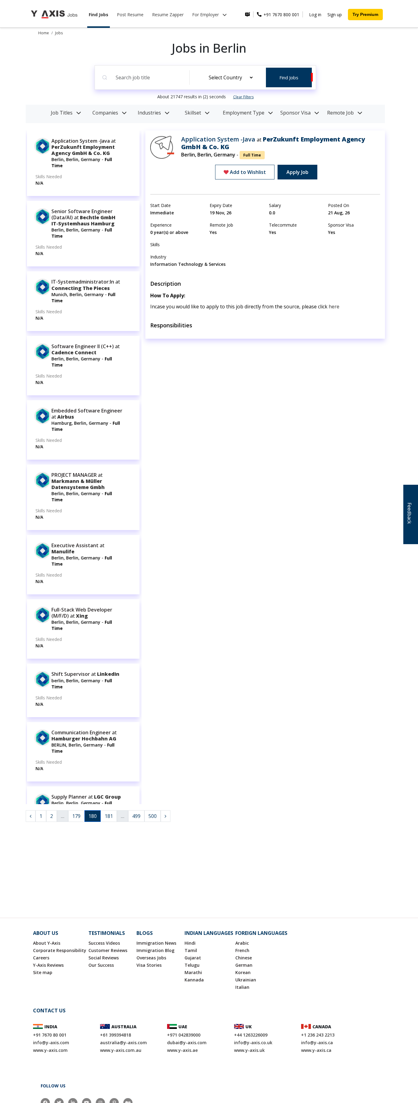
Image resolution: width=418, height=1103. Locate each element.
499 (136, 816)
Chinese (243, 958)
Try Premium (365, 14)
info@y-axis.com (51, 1042)
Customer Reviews (107, 950)
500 (152, 816)
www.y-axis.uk (249, 1050)
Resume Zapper (168, 14)
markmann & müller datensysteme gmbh (78, 484)
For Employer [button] (206, 14)
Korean (243, 972)
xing (82, 615)
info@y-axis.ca (317, 1042)
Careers (41, 958)
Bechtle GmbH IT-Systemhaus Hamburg (83, 220)
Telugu (192, 965)
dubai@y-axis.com (187, 1042)
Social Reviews (103, 958)
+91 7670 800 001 (280, 14)
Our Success (101, 965)
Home (43, 33)
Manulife (62, 551)
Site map (42, 972)
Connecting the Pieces (80, 288)
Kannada (194, 980)
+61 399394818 (115, 1035)
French (242, 950)
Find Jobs (98, 14)
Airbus (65, 416)
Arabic (242, 943)
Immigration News (156, 943)
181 (109, 816)
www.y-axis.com (50, 1050)
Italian (242, 987)
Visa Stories (149, 965)
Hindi (190, 943)
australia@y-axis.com (123, 1042)
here (334, 306)
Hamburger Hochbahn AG (83, 738)
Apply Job (297, 172)
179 (76, 816)
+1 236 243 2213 (317, 1035)
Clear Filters (243, 97)
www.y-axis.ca (316, 1050)
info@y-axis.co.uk (253, 1042)
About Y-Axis (46, 943)
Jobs (59, 33)
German (243, 965)
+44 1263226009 (250, 1035)
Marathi (193, 972)
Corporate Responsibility (59, 950)
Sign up (334, 14)
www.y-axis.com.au (120, 1050)
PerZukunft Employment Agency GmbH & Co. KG (83, 150)
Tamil (191, 950)
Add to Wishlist (247, 172)
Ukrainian (245, 980)
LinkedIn (108, 674)
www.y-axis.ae (182, 1050)
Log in (315, 14)
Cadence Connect (73, 352)
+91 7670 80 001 (49, 1035)
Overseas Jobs (151, 958)
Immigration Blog (155, 950)
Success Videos (104, 943)
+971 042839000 (183, 1035)
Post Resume (130, 14)
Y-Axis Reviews (48, 965)
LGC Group (107, 796)
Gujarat (193, 958)
